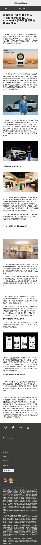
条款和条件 (6, 459)
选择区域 (5, 451)
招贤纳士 (5, 455)
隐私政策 (5, 464)
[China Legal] (11, 481)
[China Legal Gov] (5, 481)
